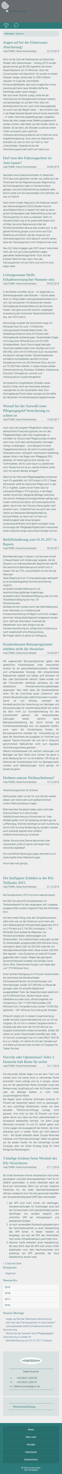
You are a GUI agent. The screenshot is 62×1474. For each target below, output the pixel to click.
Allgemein (10, 1273)
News (31, 1429)
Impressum (31, 1452)
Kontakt (31, 1444)
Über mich (31, 1437)
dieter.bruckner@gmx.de (27, 1386)
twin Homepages (31, 1470)
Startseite (9, 34)
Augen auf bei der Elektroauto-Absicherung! (29, 1319)
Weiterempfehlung (24, 1406)
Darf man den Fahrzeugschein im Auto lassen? (30, 1322)
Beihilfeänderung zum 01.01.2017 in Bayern (29, 1340)
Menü (56, 25)
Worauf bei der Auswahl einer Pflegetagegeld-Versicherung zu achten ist (26, 410)
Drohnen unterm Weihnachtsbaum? (29, 778)
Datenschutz (31, 1459)
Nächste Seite (14, 1263)
